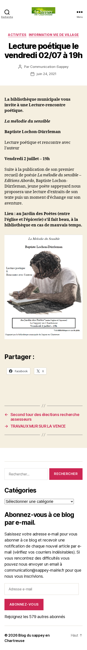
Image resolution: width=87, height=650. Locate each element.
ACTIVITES (17, 35)
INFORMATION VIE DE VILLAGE (54, 35)
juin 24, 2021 (46, 74)
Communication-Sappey (49, 67)
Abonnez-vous (24, 604)
